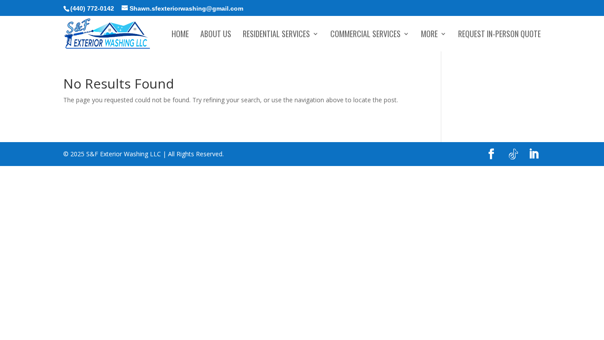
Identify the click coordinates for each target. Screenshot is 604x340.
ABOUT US (215, 35)
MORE (429, 35)
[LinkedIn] (533, 154)
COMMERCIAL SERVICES (365, 35)
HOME (180, 35)
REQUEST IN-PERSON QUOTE (499, 35)
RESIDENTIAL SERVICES (276, 35)
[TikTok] (513, 154)
